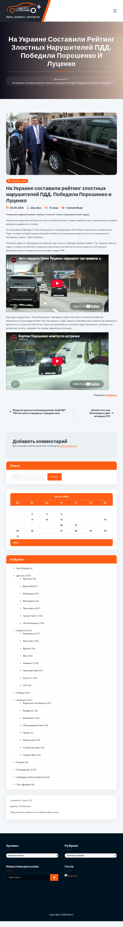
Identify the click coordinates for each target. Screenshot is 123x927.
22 (91, 525)
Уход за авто (29, 754)
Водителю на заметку (34, 703)
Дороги (26, 648)
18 (32, 525)
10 (17, 519)
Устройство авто (31, 747)
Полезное (21, 700)
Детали (20, 575)
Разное (20, 762)
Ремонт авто (29, 740)
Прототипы (29, 608)
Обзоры (20, 692)
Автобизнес (29, 633)
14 (76, 519)
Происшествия (30, 670)
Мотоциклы (29, 601)
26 (47, 530)
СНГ (24, 181)
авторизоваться (68, 445)
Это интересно (31, 623)
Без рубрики (22, 568)
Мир (25, 655)
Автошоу (27, 578)
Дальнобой (29, 586)
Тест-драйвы (23, 784)
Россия (26, 678)
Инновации (29, 593)
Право (26, 732)
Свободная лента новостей (31, 777)
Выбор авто (29, 718)
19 (47, 525)
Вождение (28, 710)
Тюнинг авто (29, 615)
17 (18, 525)
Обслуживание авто (33, 725)
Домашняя (60, 79)
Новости (15, 181)
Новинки (27, 663)
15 (91, 519)
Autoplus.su (111, 395)
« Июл (15, 542)
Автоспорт (28, 640)
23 (105, 525)
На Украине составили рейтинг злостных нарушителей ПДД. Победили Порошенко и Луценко (61, 82)
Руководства (23, 769)
